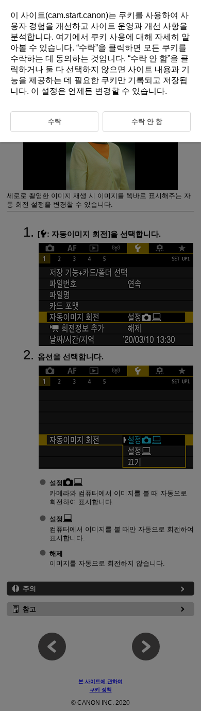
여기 (64, 36)
